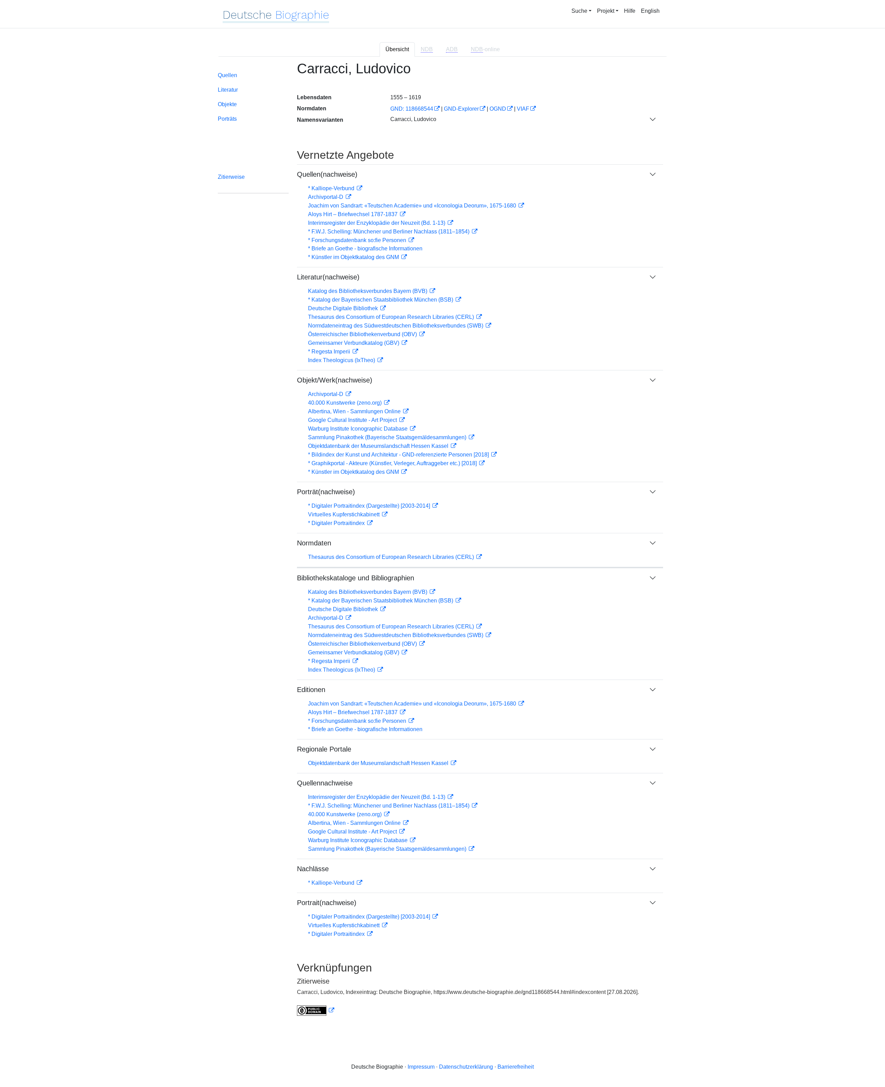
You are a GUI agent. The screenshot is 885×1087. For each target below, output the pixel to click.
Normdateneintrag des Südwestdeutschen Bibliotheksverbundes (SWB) (396, 326)
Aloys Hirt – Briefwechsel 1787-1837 (353, 214)
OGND (498, 109)
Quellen (227, 75)
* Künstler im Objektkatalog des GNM (354, 257)
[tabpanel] (442, 542)
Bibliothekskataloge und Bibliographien (355, 578)
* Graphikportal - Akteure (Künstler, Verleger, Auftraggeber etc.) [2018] (393, 463)
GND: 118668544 (411, 109)
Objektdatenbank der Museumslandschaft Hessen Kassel (379, 446)
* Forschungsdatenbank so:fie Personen (358, 240)
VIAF (523, 109)
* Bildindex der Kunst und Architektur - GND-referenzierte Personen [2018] (399, 455)
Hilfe (629, 11)
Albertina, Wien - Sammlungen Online (355, 411)
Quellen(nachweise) (327, 174)
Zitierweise (231, 177)
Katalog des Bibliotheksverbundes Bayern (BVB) (368, 291)
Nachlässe (313, 869)
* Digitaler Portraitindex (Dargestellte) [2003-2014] (369, 506)
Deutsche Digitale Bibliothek (343, 308)
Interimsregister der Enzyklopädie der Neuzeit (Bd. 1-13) (377, 223)
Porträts (227, 119)
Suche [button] (579, 11)
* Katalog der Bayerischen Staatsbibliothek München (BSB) (381, 300)
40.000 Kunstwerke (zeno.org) (345, 403)
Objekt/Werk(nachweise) (334, 380)
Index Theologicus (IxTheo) (342, 360)
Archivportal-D (326, 197)
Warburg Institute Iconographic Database (358, 429)
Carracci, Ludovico (413, 119)
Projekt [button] (605, 11)
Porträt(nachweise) (326, 492)
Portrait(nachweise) (326, 902)
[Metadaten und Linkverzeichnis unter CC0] (315, 1010)
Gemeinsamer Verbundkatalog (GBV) (354, 343)
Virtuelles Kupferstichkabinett (344, 514)
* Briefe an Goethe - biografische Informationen (365, 248)
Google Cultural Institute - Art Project (353, 420)
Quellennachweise (325, 783)
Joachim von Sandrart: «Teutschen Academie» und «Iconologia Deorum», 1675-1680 (413, 206)
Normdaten (314, 543)
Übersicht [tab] (397, 49)
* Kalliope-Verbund (332, 188)
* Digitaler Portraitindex (337, 523)
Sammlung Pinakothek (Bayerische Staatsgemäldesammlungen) (388, 437)
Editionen (311, 689)
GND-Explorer (461, 109)
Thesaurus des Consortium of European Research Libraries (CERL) (391, 317)
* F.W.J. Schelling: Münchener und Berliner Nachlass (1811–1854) (389, 231)
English (650, 11)
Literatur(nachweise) (328, 277)
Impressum (421, 1067)
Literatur (228, 90)
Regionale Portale (324, 749)
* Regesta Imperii (330, 351)
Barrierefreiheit (515, 1067)
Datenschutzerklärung (466, 1067)
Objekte (227, 104)
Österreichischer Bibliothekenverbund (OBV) (363, 334)
